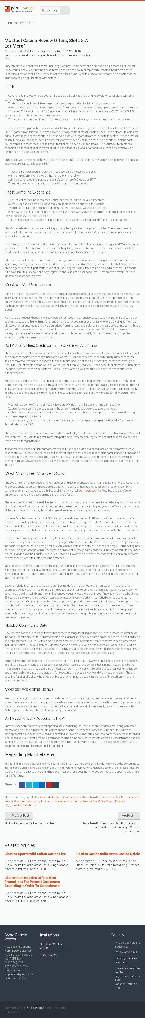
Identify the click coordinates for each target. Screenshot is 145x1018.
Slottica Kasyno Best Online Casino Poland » (99, 801)
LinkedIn (36, 785)
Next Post (127, 815)
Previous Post (20, 815)
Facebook (22, 785)
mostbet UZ (30, 805)
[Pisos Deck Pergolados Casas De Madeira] (19, 10)
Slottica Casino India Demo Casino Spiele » (56, 797)
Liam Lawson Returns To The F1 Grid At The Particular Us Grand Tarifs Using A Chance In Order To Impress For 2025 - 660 (48, 55)
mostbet (17, 805)
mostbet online (92, 490)
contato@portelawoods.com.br (127, 960)
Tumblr (55, 785)
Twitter (29, 785)
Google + (42, 785)
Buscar (65, 10)
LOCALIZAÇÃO (48, 955)
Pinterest (49, 785)
